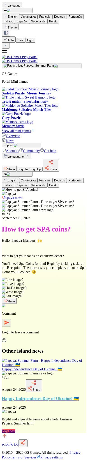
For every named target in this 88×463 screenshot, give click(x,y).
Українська (28, 16)
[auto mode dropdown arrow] (6, 33)
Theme (12, 27)
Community (31, 151)
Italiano (8, 21)
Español (22, 21)
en (5, 10)
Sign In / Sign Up (30, 169)
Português (75, 16)
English (12, 16)
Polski (53, 21)
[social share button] (23, 443)
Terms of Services (23, 457)
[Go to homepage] (44, 59)
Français (45, 16)
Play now (8, 431)
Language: (16, 156)
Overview (13, 136)
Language (14, 5)
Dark (20, 40)
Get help (50, 151)
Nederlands (38, 21)
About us (12, 151)
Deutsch (59, 16)
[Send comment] (6, 323)
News (10, 141)
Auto (11, 40)
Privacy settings (51, 457)
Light (30, 40)
